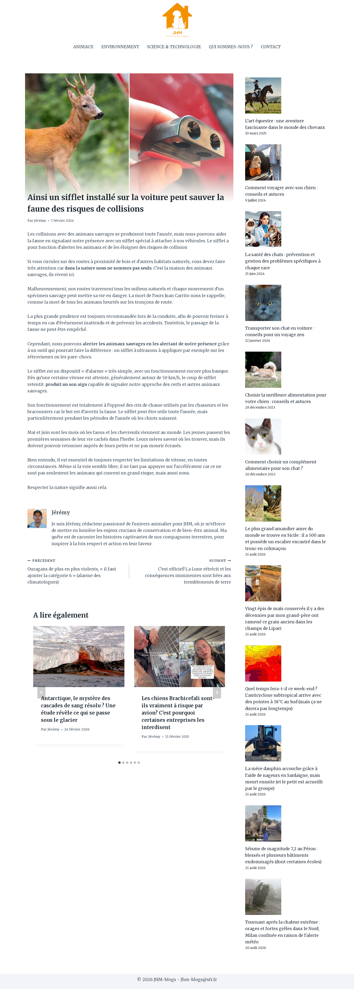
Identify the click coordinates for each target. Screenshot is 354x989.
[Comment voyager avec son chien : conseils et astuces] (286, 162)
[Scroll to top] (342, 982)
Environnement (120, 46)
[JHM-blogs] (177, 20)
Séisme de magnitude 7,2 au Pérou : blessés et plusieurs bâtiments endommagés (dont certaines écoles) (283, 855)
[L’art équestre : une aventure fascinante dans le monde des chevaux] (286, 95)
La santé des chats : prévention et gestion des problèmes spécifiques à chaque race (283, 261)
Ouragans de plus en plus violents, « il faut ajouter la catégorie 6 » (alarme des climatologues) (71, 572)
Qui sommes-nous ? (231, 46)
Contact (271, 46)
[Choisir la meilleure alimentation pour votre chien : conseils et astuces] (286, 370)
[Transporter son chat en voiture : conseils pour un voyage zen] (286, 303)
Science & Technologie (174, 46)
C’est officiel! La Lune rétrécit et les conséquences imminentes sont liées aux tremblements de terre (188, 572)
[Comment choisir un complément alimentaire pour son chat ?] (286, 436)
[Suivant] (217, 692)
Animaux (83, 46)
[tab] (119, 762)
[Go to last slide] (41, 692)
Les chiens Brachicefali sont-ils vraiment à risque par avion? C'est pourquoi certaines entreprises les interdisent (178, 712)
